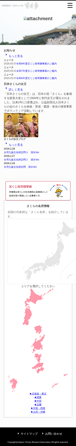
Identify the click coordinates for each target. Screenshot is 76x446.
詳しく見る (13, 89)
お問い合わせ (51, 433)
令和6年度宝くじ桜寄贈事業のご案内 (36, 78)
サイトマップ (27, 433)
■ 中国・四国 (38, 408)
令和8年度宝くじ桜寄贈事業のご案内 (36, 63)
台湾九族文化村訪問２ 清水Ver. (22, 159)
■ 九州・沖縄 (38, 411)
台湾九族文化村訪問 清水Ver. (20, 167)
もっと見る (13, 56)
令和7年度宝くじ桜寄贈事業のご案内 (36, 71)
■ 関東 (38, 397)
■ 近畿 (38, 404)
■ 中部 (38, 401)
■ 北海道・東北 (38, 393)
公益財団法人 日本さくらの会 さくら (38, 6)
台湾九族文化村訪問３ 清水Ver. (22, 152)
